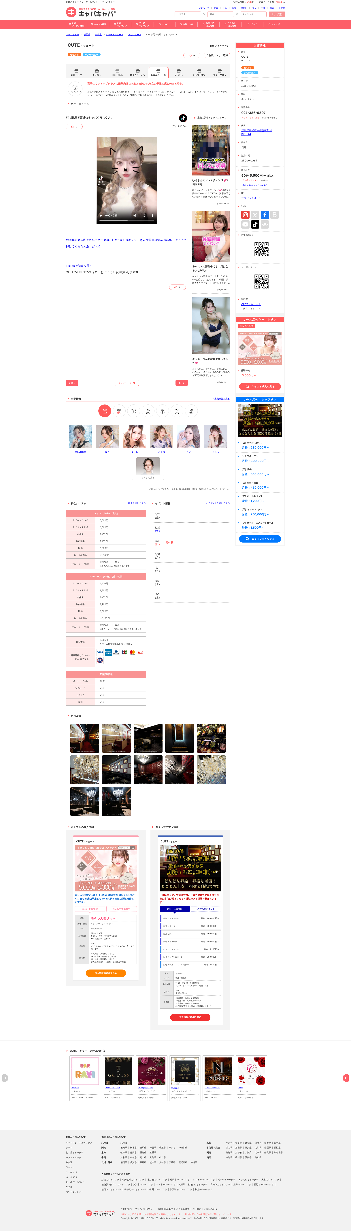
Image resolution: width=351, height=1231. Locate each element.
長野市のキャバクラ (264, 1184)
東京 (216, 8)
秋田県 (258, 1142)
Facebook (265, 215)
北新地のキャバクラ (157, 1179)
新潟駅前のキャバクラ (181, 1189)
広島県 (153, 1157)
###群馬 (71, 240)
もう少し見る (148, 477)
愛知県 (143, 1152)
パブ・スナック (73, 1157)
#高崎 (82, 240)
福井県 (258, 1147)
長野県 (277, 1147)
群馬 (272, 8)
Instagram (245, 215)
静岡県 (133, 1152)
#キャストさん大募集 (140, 240)
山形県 (267, 1142)
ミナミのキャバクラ (248, 1179)
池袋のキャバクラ (226, 1179)
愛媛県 (248, 1157)
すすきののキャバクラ (204, 1179)
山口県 (162, 1157)
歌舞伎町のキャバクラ (133, 1179)
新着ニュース (134, 34)
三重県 (153, 1152)
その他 (282, 8)
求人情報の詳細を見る (106, 973)
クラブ (69, 1147)
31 (133, 411)
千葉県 (162, 1147)
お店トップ (76, 75)
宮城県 (248, 1142)
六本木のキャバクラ (166, 1184)
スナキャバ (71, 1172)
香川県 (238, 1157)
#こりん (120, 240)
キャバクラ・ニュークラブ (79, 1142)
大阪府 (248, 1152)
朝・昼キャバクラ (74, 1152)
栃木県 (133, 1147)
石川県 (248, 1147)
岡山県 (143, 1157)
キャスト (97, 75)
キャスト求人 (199, 75)
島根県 (133, 1157)
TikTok (255, 224)
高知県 (258, 1157)
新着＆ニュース (158, 75)
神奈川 (244, 8)
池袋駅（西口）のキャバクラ (115, 1184)
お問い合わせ (210, 1209)
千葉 (225, 8)
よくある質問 (182, 1209)
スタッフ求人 (219, 75)
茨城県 (123, 1147)
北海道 (123, 1142)
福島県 (277, 1142)
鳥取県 (123, 1157)
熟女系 (69, 1162)
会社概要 (196, 1209)
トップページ (202, 8)
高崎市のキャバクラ (220, 1184)
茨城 (263, 8)
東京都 (172, 1147)
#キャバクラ (95, 240)
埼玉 (254, 8)
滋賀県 (229, 1152)
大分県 (162, 1162)
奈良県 (267, 1152)
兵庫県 (258, 1152)
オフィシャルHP (250, 197)
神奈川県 (183, 1147)
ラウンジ (70, 1167)
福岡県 (123, 1162)
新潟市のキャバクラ (143, 1184)
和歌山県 (278, 1152)
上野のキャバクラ (242, 1184)
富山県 (238, 1147)
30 (119, 411)
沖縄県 (193, 1162)
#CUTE (109, 240)
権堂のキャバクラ (204, 1189)
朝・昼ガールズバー (76, 1182)
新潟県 (229, 1147)
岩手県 (238, 1142)
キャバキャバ (72, 34)
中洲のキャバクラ (158, 1189)
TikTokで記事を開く (79, 266)
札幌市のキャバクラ (180, 1179)
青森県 (229, 1142)
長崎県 (143, 1162)
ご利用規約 (126, 1209)
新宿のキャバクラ (110, 1179)
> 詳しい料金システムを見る (254, 185)
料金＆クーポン (138, 75)
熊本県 (153, 1162)
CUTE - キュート (114, 34)
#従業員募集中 (165, 240)
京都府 (238, 1152)
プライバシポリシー (144, 1209)
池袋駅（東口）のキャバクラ (193, 1184)
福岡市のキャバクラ (111, 1189)
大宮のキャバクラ (270, 1179)
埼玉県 (153, 1147)
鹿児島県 (183, 1162)
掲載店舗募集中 (165, 1209)
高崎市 (98, 34)
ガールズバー (72, 1177)
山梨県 (267, 1147)
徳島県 (229, 1157)
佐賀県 (133, 1162)
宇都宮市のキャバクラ (135, 1189)
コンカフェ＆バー (74, 1192)
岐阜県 (123, 1152)
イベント (178, 75)
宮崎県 (172, 1162)
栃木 (234, 8)
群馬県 (87, 34)
